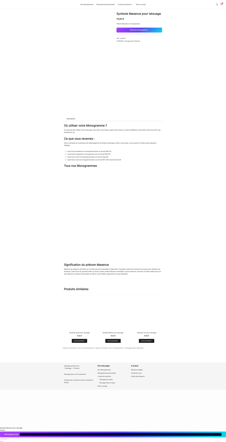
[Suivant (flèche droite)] (2, 441)
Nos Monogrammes (86, 4)
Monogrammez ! (139, 30)
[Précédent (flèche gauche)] (0, 441)
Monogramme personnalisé (105, 4)
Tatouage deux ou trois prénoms (75, 374)
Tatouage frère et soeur (107, 383)
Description (71, 119)
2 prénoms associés (124, 4)
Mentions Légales (137, 370)
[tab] (71, 119)
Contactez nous (136, 373)
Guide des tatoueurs (138, 376)
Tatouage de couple (106, 379)
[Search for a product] (217, 4)
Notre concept (141, 4)
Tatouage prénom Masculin (132, 41)
